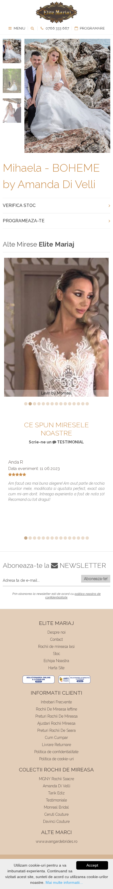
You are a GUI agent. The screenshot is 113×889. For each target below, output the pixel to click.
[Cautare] (33, 28)
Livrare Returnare (56, 744)
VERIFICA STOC (19, 205)
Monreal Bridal (56, 807)
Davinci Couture (56, 821)
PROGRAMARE (92, 28)
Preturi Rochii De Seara (56, 730)
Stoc (56, 653)
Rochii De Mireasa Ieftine (56, 709)
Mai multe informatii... (64, 882)
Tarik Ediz (56, 793)
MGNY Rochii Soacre (56, 779)
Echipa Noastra (56, 661)
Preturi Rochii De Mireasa (56, 716)
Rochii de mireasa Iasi (56, 646)
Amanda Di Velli (56, 786)
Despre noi (56, 632)
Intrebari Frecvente (56, 702)
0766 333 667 (57, 28)
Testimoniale (56, 800)
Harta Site (56, 668)
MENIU (19, 28)
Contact (56, 639)
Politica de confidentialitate (56, 752)
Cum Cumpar (56, 737)
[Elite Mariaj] (56, 12)
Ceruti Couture (56, 814)
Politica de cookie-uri (56, 759)
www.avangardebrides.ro (56, 841)
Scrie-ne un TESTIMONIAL (56, 442)
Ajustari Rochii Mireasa (56, 723)
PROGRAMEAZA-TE (23, 220)
